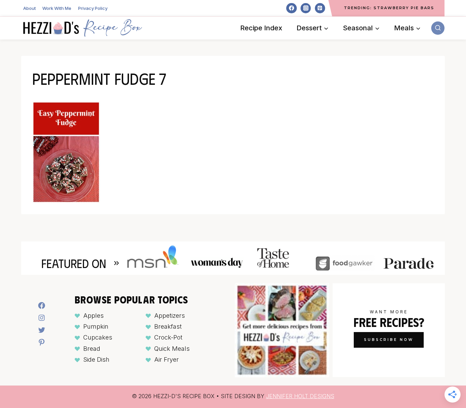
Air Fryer (166, 359)
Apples (93, 315)
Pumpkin (95, 326)
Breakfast (168, 326)
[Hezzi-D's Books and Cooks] (82, 28)
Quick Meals (172, 348)
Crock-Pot (168, 337)
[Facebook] (291, 8)
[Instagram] (306, 8)
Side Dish (96, 359)
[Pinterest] (320, 8)
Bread (91, 348)
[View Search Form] (438, 28)
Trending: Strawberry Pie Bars (389, 7)
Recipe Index (261, 28)
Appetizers (169, 315)
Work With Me (56, 8)
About (29, 8)
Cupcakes (97, 337)
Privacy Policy (92, 8)
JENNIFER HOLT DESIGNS (300, 396)
